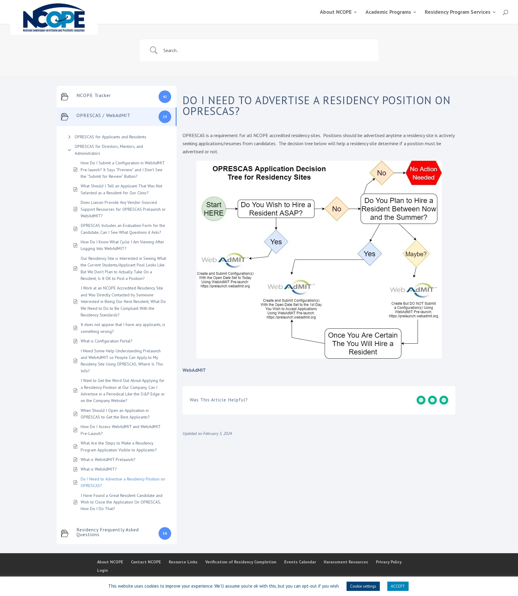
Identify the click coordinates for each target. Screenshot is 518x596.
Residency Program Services (457, 12)
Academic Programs (388, 12)
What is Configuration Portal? (106, 341)
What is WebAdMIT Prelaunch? (108, 459)
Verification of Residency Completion (240, 562)
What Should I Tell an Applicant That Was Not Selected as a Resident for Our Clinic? (121, 189)
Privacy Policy (389, 562)
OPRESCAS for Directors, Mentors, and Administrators (109, 150)
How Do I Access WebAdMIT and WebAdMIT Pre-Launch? (120, 430)
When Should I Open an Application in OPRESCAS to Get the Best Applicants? (115, 414)
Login (102, 570)
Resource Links (183, 562)
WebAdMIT (194, 370)
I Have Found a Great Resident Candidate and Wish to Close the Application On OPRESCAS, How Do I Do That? (121, 502)
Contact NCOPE (146, 562)
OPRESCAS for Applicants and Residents (110, 136)
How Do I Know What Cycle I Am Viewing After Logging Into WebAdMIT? (122, 245)
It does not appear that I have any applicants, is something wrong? (123, 328)
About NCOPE (336, 12)
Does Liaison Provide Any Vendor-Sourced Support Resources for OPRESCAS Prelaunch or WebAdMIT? (123, 209)
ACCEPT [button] (398, 586)
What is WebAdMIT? (99, 469)
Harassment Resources (346, 562)
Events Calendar (300, 562)
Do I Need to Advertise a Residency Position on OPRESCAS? (123, 482)
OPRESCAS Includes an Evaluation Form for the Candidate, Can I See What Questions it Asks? (123, 229)
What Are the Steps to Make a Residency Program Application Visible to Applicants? (119, 446)
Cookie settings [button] (363, 586)
